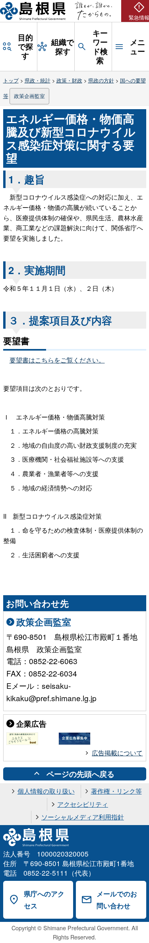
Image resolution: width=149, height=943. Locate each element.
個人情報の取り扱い (46, 791)
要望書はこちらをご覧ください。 (57, 360)
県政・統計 (37, 80)
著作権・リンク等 (116, 791)
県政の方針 (101, 80)
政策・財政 (69, 80)
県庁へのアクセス (44, 900)
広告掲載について (117, 752)
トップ (11, 80)
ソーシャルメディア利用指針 (82, 816)
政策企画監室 (29, 96)
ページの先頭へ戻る (80, 773)
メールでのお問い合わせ (117, 900)
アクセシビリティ (82, 804)
